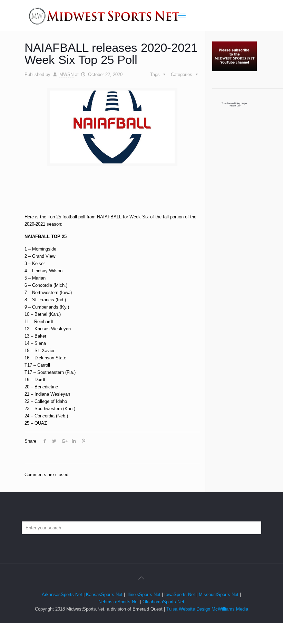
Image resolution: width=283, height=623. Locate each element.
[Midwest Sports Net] (104, 15)
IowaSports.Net (179, 594)
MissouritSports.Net (218, 594)
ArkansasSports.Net (62, 594)
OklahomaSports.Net (163, 601)
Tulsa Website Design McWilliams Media (207, 609)
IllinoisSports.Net (143, 594)
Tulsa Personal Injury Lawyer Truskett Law (234, 104)
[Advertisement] (135, 195)
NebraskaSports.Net (118, 601)
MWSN (66, 74)
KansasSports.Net (104, 594)
